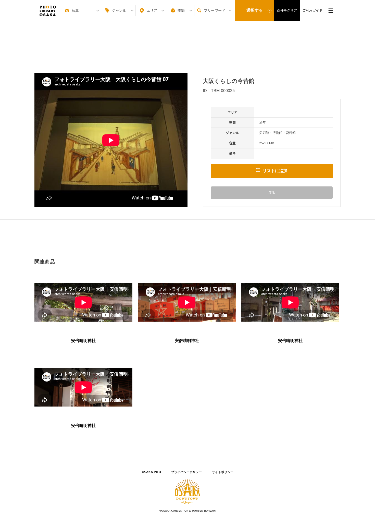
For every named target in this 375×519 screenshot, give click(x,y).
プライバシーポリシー (186, 472)
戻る (271, 193)
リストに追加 (275, 171)
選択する (254, 10)
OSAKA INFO (151, 472)
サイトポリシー (222, 472)
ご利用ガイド (312, 10)
